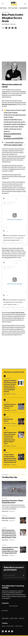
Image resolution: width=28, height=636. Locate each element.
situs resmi (8, 257)
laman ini (13, 169)
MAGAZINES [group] (23, 8)
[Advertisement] (14, 47)
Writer (13, 243)
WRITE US (21, 618)
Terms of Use (18, 626)
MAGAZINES (5, 618)
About (3, 626)
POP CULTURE (12, 8)
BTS (3, 333)
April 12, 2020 (17, 145)
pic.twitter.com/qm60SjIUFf (13, 138)
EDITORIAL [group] (3, 8)
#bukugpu (7, 136)
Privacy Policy (10, 626)
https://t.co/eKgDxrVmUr (12, 134)
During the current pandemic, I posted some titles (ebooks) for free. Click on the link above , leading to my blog (14, 302)
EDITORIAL (5, 610)
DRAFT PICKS (14, 618)
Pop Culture (5, 12)
